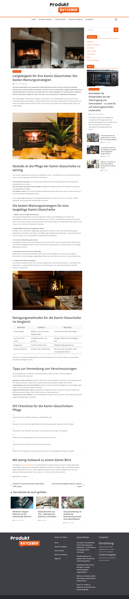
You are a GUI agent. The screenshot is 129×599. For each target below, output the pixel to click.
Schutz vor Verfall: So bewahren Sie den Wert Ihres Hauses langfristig (86, 587)
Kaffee (111, 547)
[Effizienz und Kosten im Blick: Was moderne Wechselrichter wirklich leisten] (93, 166)
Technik (114, 557)
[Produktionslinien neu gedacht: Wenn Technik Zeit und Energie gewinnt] (93, 138)
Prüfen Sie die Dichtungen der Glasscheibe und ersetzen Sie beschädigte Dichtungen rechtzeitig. (43, 451)
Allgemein (89, 19)
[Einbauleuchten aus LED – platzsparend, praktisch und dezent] (47, 498)
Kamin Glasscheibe (28, 465)
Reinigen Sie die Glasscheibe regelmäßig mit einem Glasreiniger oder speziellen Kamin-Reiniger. (43, 424)
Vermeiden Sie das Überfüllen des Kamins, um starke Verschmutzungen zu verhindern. (40, 431)
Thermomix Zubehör (104, 560)
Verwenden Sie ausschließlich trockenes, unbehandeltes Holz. (32, 417)
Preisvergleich (110, 551)
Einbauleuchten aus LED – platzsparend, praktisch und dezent (47, 514)
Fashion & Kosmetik (75, 19)
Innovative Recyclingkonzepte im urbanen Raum (67, 485)
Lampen (112, 549)
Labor (108, 549)
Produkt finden (102, 557)
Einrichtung (106, 543)
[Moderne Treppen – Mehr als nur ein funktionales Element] (22, 498)
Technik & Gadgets (45, 19)
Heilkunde (101, 547)
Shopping (109, 557)
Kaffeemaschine (103, 549)
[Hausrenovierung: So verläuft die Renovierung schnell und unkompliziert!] (72, 498)
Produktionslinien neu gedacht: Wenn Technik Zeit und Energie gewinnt (109, 137)
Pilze (105, 551)
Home (34, 19)
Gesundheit (90, 48)
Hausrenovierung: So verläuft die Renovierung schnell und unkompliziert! (72, 515)
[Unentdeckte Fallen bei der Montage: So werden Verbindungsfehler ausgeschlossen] (93, 152)
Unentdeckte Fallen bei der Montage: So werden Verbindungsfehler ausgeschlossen (108, 150)
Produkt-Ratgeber (107, 554)
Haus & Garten (60, 19)
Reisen (89, 57)
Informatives (91, 54)
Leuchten (101, 551)
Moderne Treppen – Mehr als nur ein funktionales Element (22, 514)
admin (25, 84)
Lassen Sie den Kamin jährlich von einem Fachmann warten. (32, 444)
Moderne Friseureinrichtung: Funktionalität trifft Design (28, 485)
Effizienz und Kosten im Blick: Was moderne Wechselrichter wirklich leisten (108, 165)
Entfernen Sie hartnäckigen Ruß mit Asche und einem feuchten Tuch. (35, 437)
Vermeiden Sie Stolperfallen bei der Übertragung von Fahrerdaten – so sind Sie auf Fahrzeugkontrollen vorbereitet (102, 102)
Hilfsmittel (106, 547)
